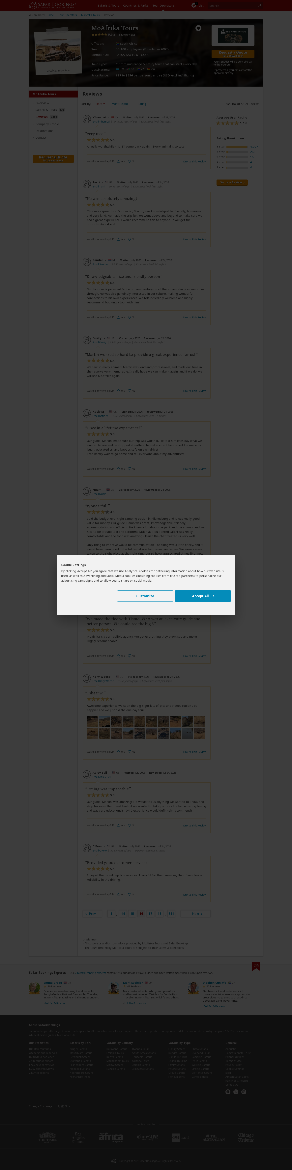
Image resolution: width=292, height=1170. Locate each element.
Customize (145, 596)
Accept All (200, 596)
